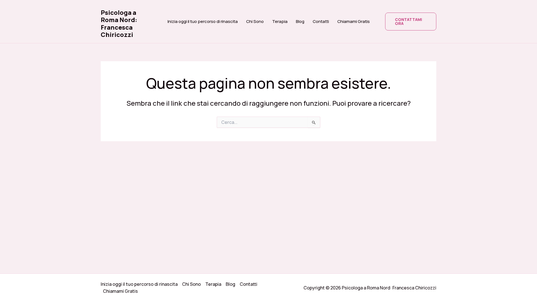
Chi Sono (255, 21)
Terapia (280, 21)
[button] (411, 21)
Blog (300, 21)
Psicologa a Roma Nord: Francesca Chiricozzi (119, 23)
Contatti (321, 21)
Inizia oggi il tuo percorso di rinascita (203, 21)
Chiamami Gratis (353, 21)
